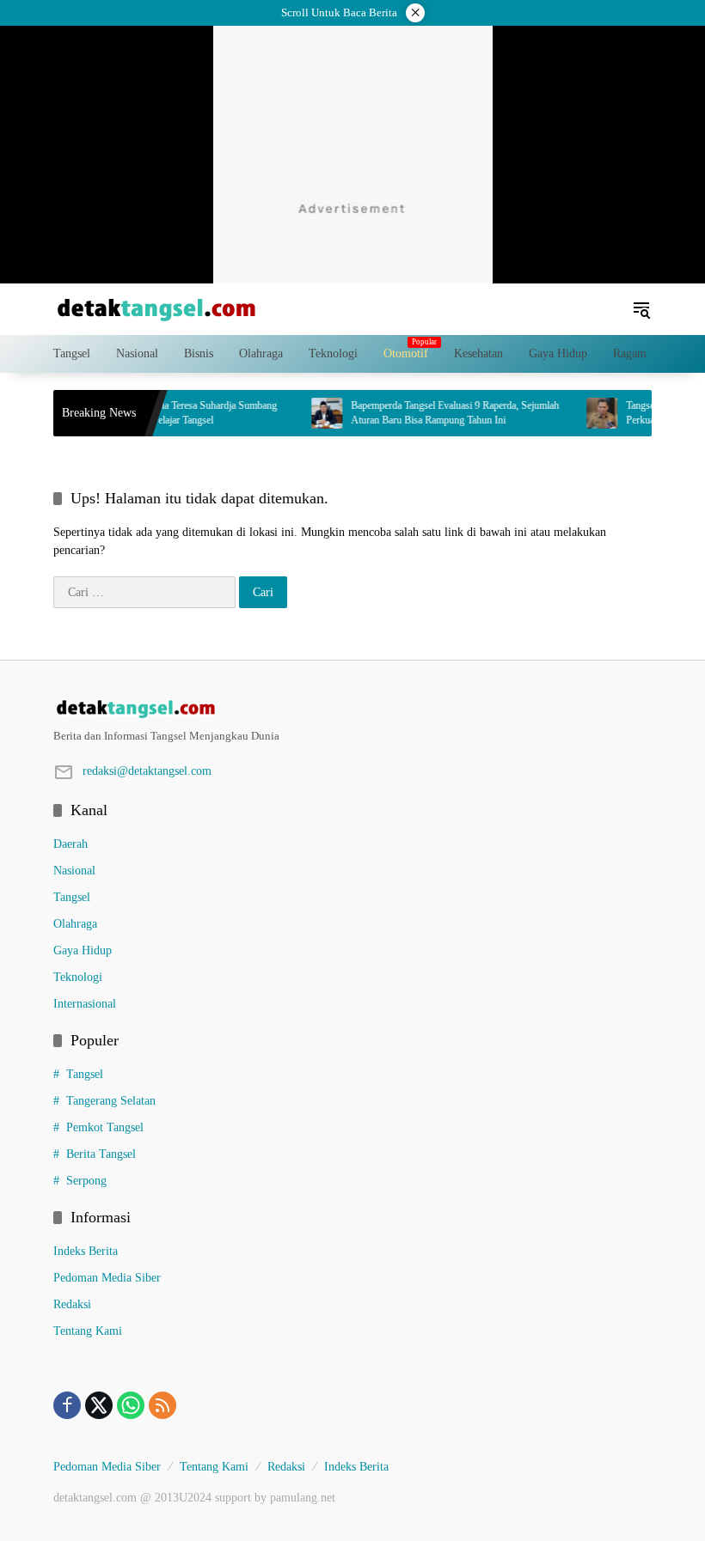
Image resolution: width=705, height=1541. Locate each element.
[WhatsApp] (130, 1405)
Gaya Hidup (82, 950)
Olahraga (75, 923)
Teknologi (77, 977)
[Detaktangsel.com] (156, 308)
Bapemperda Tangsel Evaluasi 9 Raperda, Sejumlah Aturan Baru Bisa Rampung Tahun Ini (442, 412)
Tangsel (71, 897)
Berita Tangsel (101, 1154)
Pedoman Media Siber (107, 1277)
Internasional (84, 1003)
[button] (641, 309)
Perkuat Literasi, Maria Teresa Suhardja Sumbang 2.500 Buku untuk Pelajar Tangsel (163, 412)
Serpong (86, 1180)
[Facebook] (67, 1405)
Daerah (70, 844)
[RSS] (162, 1405)
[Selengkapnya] (352, 708)
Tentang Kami (87, 1331)
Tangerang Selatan (111, 1100)
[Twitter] (99, 1405)
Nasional (74, 870)
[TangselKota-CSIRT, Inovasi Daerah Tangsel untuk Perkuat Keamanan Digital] (588, 413)
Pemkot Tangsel (105, 1127)
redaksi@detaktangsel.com (147, 770)
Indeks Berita (85, 1251)
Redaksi (72, 1304)
